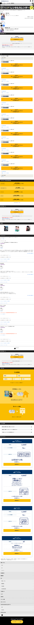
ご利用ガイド (3, 591)
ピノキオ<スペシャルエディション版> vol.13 (11, 28)
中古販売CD (2, 573)
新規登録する (17, 464)
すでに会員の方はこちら (20, 41)
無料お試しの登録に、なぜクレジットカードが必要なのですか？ (9, 429)
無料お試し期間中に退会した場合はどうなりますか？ (8, 426)
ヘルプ (2, 594)
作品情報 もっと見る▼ (30, 16)
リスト (30, 1)
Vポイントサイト (3, 601)
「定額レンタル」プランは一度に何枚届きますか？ (8, 432)
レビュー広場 (3, 599)
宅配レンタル (3, 580)
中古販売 (2, 586)
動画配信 (2, 575)
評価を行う (2, 20)
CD (1, 567)
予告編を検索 (3, 23)
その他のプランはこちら (13, 41)
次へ (3, 176)
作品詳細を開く (4, 68)
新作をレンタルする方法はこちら (6, 45)
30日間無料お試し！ (16, 39)
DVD (2, 565)
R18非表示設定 (3, 588)
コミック (2, 570)
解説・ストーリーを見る (5, 69)
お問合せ (2, 596)
